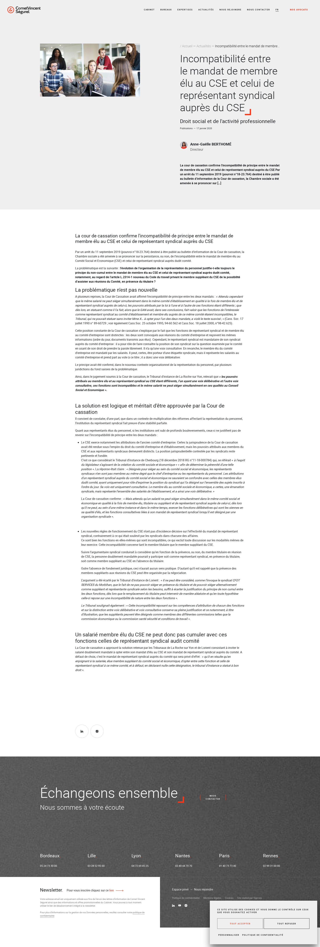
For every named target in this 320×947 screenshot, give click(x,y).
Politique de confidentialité (186, 898)
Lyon (136, 855)
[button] (277, 9)
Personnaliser (228, 934)
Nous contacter (258, 9)
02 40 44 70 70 (183, 865)
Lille (92, 855)
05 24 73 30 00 (48, 865)
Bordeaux (49, 855)
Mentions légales (212, 898)
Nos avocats (299, 9)
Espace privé (180, 889)
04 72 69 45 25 (140, 865)
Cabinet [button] (149, 9)
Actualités (206, 9)
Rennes (270, 855)
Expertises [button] (185, 9)
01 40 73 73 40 (227, 865)
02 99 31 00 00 (271, 865)
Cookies (229, 898)
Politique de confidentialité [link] (262, 934)
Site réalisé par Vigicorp (249, 898)
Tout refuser (286, 923)
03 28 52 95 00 (96, 865)
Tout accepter (240, 923)
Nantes (182, 855)
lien (111, 890)
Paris (224, 855)
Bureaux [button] (166, 9)
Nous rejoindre (230, 9)
